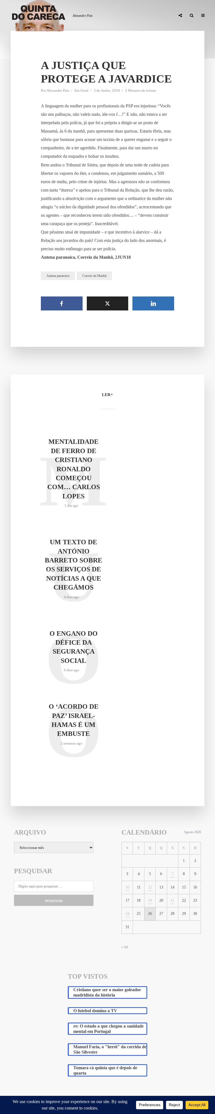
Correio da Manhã (94, 276)
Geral (84, 90)
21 (172, 900)
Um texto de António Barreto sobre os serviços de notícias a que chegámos (73, 564)
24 (127, 914)
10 (127, 887)
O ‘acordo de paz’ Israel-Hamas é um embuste (74, 720)
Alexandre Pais (57, 90)
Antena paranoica (57, 276)
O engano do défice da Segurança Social (74, 647)
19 (150, 900)
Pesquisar (54, 901)
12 (150, 887)
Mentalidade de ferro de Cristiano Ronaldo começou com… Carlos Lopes (73, 469)
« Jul (124, 947)
